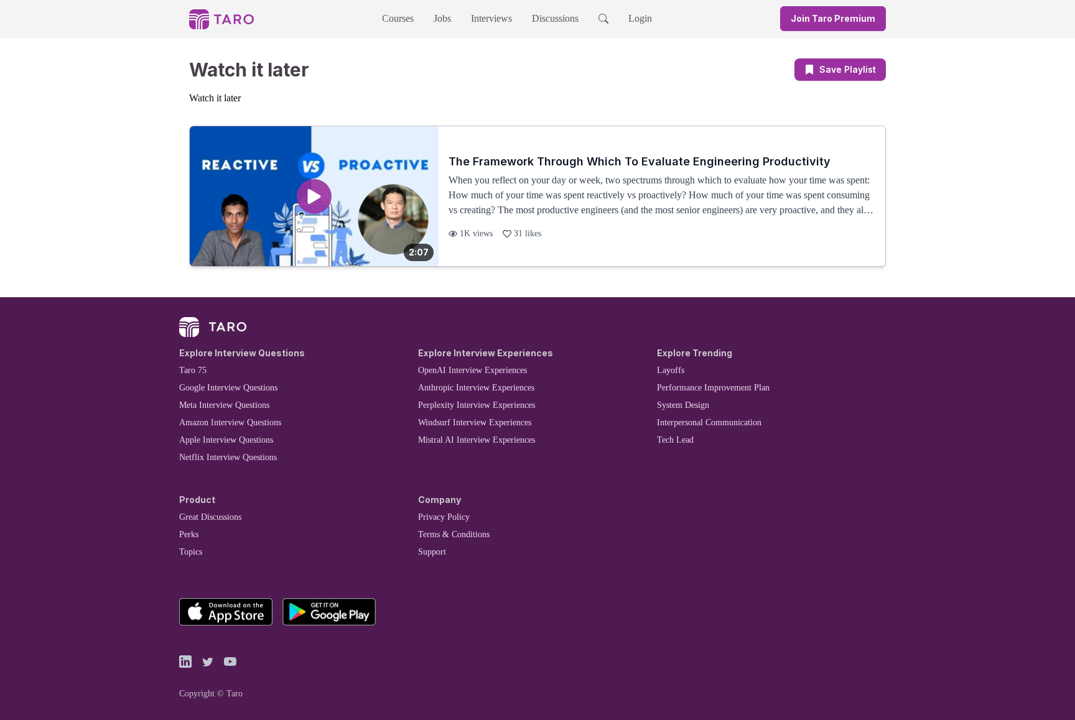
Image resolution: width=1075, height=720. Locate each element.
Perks (188, 534)
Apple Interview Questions (226, 440)
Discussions (555, 18)
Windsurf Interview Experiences (474, 422)
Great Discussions (210, 517)
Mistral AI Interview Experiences (476, 440)
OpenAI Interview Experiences (472, 370)
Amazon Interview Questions (230, 422)
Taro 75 (193, 370)
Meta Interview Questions (224, 405)
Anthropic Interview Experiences (476, 387)
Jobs (442, 18)
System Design (683, 405)
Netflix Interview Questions (228, 457)
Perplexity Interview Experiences (476, 405)
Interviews (491, 18)
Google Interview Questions (228, 387)
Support (432, 551)
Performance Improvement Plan (713, 387)
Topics (190, 551)
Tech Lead (675, 440)
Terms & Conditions (454, 534)
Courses (398, 18)
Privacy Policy (444, 517)
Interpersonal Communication (709, 422)
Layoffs (670, 370)
